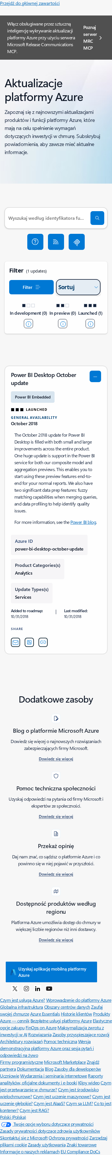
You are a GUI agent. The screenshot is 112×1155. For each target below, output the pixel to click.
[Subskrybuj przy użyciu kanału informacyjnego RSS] (56, 242)
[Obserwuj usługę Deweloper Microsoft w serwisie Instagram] (26, 988)
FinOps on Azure (41, 1027)
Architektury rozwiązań (21, 1041)
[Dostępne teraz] (90, 323)
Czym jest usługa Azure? (22, 1000)
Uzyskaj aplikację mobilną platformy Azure (52, 972)
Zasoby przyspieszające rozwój (81, 1034)
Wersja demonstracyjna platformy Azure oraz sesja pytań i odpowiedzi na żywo (47, 1048)
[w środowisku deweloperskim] (28, 323)
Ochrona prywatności (68, 1138)
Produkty (101, 1014)
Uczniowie (9, 1076)
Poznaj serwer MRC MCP (90, 37)
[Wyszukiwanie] (97, 218)
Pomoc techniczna (60, 1041)
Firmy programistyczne (21, 1062)
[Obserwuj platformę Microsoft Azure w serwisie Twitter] (14, 988)
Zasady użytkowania (46, 1145)
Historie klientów (76, 1014)
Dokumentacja (30, 1069)
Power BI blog (83, 522)
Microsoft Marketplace (65, 1062)
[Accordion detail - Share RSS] (29, 642)
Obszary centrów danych (67, 1007)
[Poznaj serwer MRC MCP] (77, 242)
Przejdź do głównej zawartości (30, 3)
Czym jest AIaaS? (49, 1103)
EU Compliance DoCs (80, 1151)
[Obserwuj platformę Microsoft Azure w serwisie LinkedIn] (37, 988)
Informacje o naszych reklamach (30, 1151)
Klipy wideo (89, 1083)
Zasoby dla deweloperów (77, 1069)
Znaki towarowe (81, 1145)
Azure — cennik (14, 1021)
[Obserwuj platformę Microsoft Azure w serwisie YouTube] (49, 988)
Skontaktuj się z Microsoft (24, 1138)
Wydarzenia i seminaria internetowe (53, 1076)
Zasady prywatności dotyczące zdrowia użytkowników (50, 1131)
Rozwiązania (39, 1034)
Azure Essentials (45, 1014)
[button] (35, 242)
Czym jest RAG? (34, 1110)
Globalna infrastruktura (21, 1007)
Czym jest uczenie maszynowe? (62, 1096)
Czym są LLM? (79, 1103)
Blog (49, 1069)
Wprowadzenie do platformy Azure (78, 1000)
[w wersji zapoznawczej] (62, 323)
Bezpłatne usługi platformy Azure (61, 1021)
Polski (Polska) (13, 1117)
